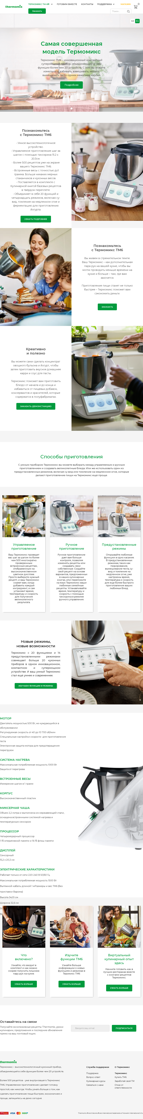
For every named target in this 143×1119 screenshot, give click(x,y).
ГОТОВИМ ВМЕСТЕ (67, 4)
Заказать (37, 11)
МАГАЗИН (126, 4)
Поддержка (92, 1073)
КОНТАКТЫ (87, 4)
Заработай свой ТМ (124, 1081)
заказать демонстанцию (35, 406)
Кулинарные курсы (95, 1081)
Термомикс (121, 1073)
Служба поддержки (97, 1067)
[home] (14, 7)
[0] (135, 7)
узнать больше (24, 984)
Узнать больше (71, 984)
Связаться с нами (94, 1085)
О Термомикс (122, 1067)
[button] (41, 4)
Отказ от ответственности (123, 1086)
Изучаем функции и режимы (36, 686)
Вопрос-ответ (93, 1077)
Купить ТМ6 (121, 1077)
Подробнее (71, 85)
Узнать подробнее (35, 219)
